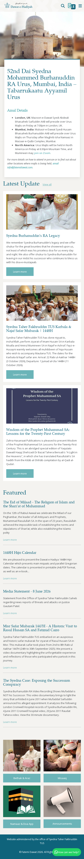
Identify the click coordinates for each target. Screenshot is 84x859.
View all (47, 184)
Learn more (20, 271)
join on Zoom (42, 153)
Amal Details (17, 110)
